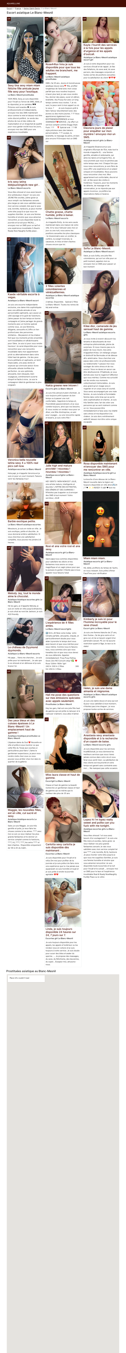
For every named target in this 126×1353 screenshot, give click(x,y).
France (18, 8)
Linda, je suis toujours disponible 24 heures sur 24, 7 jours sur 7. (61, 932)
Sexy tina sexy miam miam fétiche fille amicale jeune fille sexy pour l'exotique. (24, 88)
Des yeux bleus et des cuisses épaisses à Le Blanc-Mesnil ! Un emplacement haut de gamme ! (21, 726)
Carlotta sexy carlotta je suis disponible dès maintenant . (60, 847)
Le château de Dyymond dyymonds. (23, 649)
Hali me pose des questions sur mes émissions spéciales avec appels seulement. (63, 697)
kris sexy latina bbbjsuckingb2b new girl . (23, 183)
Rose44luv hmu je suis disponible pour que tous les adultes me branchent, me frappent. (63, 69)
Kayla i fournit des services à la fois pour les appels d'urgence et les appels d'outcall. (100, 49)
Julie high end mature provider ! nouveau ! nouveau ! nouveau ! (59, 468)
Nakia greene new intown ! (62, 385)
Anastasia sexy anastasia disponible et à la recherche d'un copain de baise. (101, 738)
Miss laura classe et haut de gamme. (63, 776)
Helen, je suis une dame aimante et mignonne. (98, 690)
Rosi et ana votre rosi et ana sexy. (63, 548)
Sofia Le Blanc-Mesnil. (97, 248)
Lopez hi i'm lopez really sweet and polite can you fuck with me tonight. (99, 822)
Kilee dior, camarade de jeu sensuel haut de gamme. (100, 328)
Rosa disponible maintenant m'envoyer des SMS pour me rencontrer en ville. (100, 466)
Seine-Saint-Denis (32, 8)
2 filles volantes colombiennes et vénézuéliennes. (56, 289)
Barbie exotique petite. (22, 521)
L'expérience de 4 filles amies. (60, 624)
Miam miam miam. (94, 558)
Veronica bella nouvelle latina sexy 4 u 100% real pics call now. (23, 463)
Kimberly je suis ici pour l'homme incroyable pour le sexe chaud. (100, 622)
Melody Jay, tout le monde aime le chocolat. (24, 595)
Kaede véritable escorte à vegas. (23, 296)
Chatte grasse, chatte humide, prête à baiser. (60, 213)
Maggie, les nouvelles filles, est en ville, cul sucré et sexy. (24, 813)
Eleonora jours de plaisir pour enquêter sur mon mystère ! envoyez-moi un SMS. (99, 132)
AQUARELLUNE (13, 3)
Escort (9, 8)
